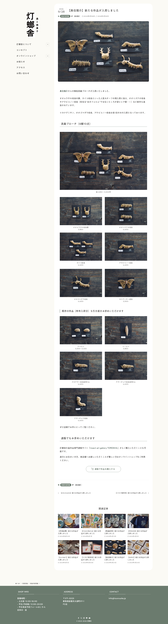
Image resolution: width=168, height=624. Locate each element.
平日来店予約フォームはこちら (32, 607)
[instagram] (84, 618)
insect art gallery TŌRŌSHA (104, 448)
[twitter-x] (81, 618)
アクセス (20, 67)
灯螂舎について (24, 44)
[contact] (89, 618)
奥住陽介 (77, 16)
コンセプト (21, 50)
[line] (87, 618)
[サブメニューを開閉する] (47, 44)
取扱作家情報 (65, 16)
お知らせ (20, 62)
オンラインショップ (26, 56)
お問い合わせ (22, 73)
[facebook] (78, 618)
